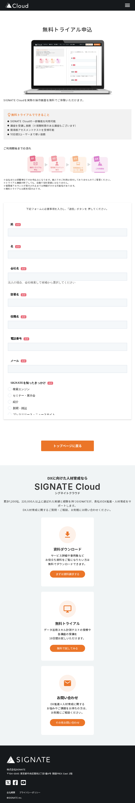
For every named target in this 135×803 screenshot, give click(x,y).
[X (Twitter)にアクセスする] (8, 782)
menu (127, 5)
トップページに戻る (67, 446)
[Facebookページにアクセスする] (15, 782)
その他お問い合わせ (67, 722)
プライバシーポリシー (29, 792)
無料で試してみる (67, 648)
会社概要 (11, 792)
